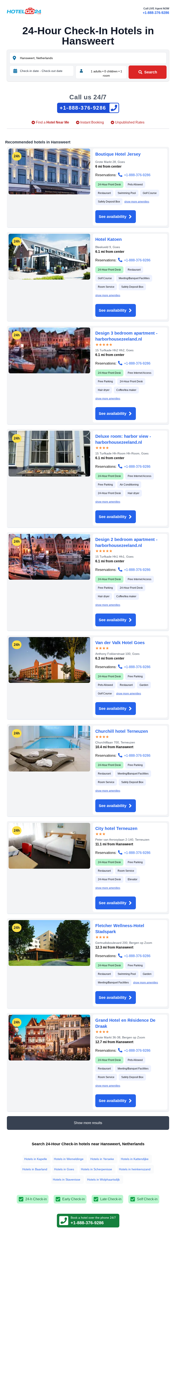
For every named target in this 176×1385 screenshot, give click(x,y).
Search (150, 72)
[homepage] (24, 11)
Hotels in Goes (64, 1169)
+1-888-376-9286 (156, 13)
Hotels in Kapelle (35, 1159)
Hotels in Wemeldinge (68, 1159)
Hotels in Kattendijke (135, 1159)
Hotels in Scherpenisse (96, 1169)
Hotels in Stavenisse (66, 1179)
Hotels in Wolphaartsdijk (103, 1179)
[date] (15, 71)
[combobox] (92, 58)
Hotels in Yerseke (102, 1159)
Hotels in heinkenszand (134, 1169)
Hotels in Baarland (34, 1169)
